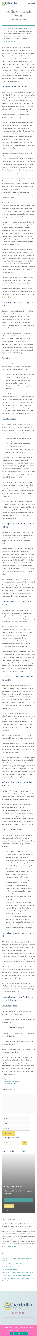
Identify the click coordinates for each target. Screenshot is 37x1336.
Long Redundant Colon (10, 1083)
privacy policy (8, 41)
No (16, 1333)
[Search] (24, 1143)
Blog (5, 1079)
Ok (12, 1333)
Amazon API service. (10, 1246)
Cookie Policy (23, 1333)
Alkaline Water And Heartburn (12, 1081)
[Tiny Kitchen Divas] (9, 3)
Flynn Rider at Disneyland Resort (11, 1264)
